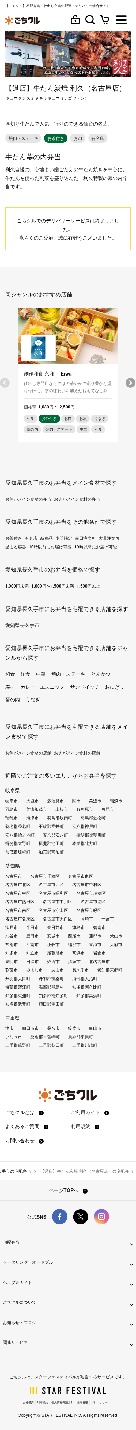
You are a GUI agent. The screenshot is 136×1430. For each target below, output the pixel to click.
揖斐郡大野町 (17, 843)
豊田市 (32, 935)
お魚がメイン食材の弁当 (28, 499)
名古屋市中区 (17, 893)
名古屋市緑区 (88, 910)
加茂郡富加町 (51, 852)
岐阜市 (11, 800)
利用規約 (81, 1125)
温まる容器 (15, 547)
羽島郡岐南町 (59, 818)
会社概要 (28, 1402)
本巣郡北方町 (84, 843)
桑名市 (53, 1028)
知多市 (11, 952)
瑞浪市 (116, 800)
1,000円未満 (17, 586)
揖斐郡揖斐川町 (91, 835)
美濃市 (95, 800)
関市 (76, 800)
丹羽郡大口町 (17, 978)
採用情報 (82, 1402)
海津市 (32, 818)
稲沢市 (74, 944)
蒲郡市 (95, 935)
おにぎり (114, 686)
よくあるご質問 (23, 1125)
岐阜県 (12, 790)
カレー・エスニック (43, 686)
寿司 (10, 686)
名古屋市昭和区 (53, 893)
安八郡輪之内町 (20, 835)
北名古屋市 (99, 961)
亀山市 (95, 1028)
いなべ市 (13, 1037)
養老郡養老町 (17, 826)
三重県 (12, 1017)
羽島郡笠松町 (93, 818)
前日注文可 (85, 538)
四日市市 (30, 1028)
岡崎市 (87, 918)
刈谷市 (11, 935)
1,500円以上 (88, 586)
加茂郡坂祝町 (17, 852)
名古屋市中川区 (57, 901)
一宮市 (107, 918)
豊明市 (11, 961)
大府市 (116, 944)
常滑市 (11, 944)
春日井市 (55, 927)
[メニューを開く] (121, 20)
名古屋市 (13, 876)
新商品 (46, 538)
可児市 (107, 809)
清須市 (74, 961)
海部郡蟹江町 (17, 987)
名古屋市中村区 (86, 884)
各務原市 (84, 809)
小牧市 (53, 944)
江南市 (32, 944)
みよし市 (34, 970)
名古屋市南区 (17, 910)
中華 (41, 673)
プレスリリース (101, 1402)
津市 (9, 1028)
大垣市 (32, 800)
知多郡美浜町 (88, 995)
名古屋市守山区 (53, 910)
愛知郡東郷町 (109, 970)
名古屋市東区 (80, 876)
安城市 (53, 935)
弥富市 (11, 970)
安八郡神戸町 (84, 826)
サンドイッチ (84, 686)
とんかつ (101, 673)
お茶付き (13, 538)
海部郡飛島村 (51, 987)
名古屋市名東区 (20, 918)
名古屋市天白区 (57, 918)
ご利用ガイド (86, 1112)
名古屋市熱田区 (20, 901)
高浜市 (78, 952)
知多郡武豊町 (17, 1004)
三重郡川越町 (84, 1045)
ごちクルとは (20, 1112)
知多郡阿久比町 (86, 987)
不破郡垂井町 (51, 826)
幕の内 (12, 699)
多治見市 (55, 800)
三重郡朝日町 (51, 1045)
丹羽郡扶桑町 (51, 978)
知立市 (32, 952)
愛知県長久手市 (22, 624)
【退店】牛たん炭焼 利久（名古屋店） (65, 88)
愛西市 (53, 961)
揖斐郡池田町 (51, 843)
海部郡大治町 (84, 978)
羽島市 (11, 809)
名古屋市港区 (93, 901)
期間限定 (63, 538)
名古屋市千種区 (45, 876)
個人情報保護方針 (62, 1402)
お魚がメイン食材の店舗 (28, 753)
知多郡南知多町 (53, 995)
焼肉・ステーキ (68, 673)
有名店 (31, 538)
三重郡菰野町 (17, 1045)
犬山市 (116, 935)
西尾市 (74, 935)
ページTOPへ (64, 1190)
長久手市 (80, 970)
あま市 (57, 970)
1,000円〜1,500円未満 (52, 586)
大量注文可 (109, 538)
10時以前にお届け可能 (50, 547)
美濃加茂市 (36, 809)
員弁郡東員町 (80, 1037)
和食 (10, 673)
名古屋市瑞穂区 (91, 893)
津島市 (78, 927)
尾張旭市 (55, 952)
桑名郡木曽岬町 (45, 1037)
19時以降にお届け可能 (95, 547)
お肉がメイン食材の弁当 (77, 499)
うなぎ (32, 699)
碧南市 (99, 927)
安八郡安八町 (55, 835)
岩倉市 (99, 952)
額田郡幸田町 (51, 1004)
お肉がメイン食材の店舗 (77, 753)
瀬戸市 (11, 927)
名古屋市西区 (51, 884)
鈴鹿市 (74, 1028)
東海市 (95, 944)
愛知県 (12, 865)
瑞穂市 (11, 818)
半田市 (32, 927)
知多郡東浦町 (17, 995)
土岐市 (61, 809)
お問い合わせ (20, 1140)
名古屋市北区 (17, 884)
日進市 (32, 961)
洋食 (25, 673)
